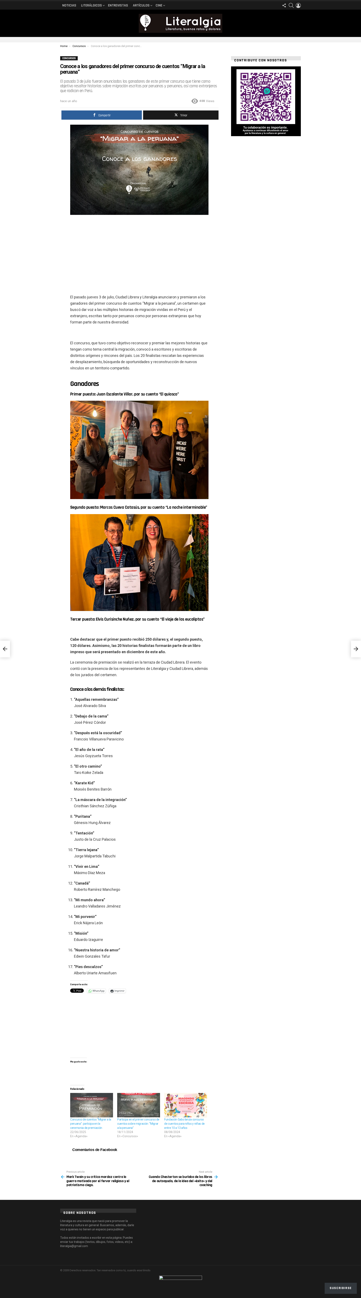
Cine (159, 5)
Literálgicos (91, 5)
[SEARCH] (291, 5)
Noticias (69, 5)
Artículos (141, 5)
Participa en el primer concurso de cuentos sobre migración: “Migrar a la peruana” (138, 1123)
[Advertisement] (139, 250)
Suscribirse (341, 1288)
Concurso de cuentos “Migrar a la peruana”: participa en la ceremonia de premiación (90, 1123)
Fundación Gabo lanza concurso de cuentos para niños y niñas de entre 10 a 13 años (184, 1123)
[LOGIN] (298, 5)
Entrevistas (118, 5)
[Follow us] (284, 5)
